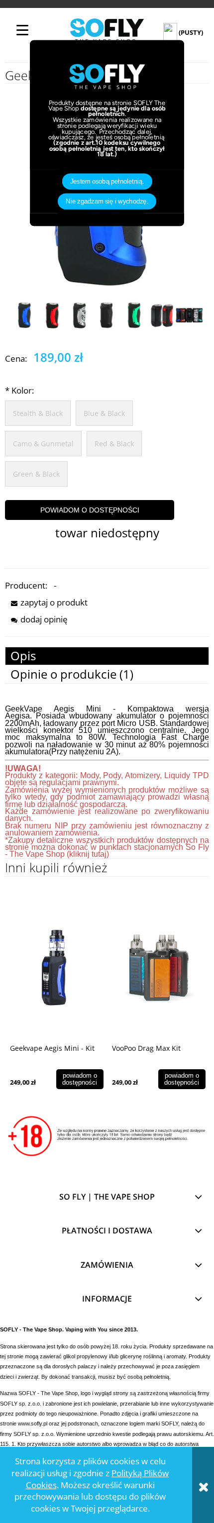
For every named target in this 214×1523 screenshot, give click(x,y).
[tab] (107, 656)
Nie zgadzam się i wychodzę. (107, 201)
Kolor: (19, 390)
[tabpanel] (107, 782)
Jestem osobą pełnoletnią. (107, 181)
